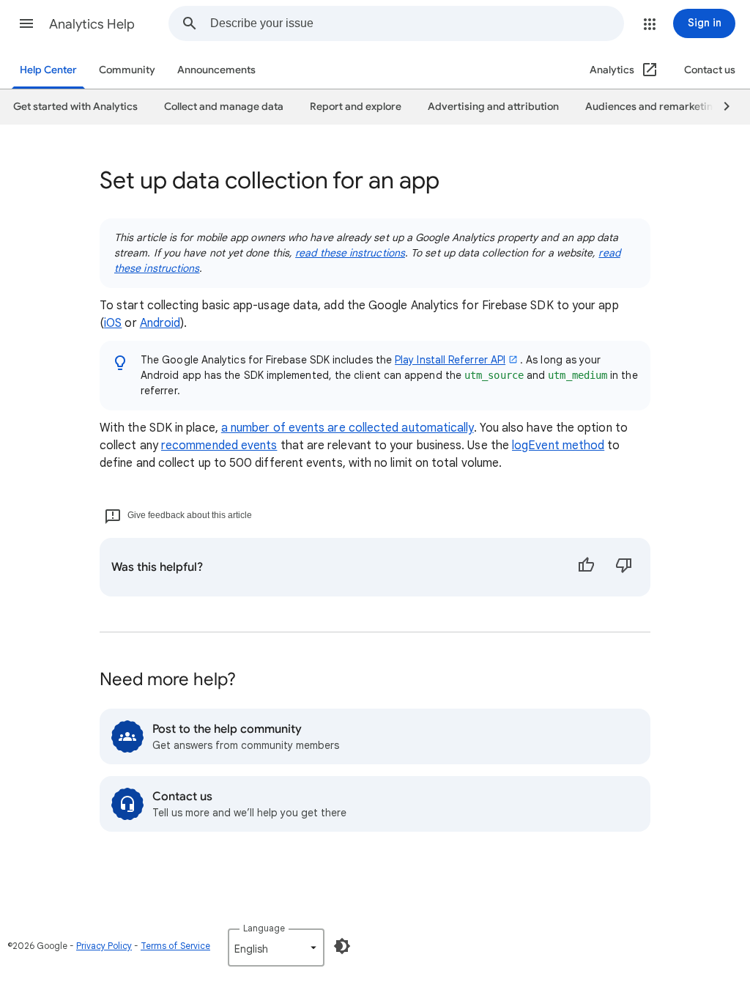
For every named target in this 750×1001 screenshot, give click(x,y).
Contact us (709, 70)
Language (264, 928)
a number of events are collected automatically (347, 428)
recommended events (219, 445)
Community (127, 70)
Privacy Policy (104, 945)
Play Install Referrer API (450, 359)
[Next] (720, 107)
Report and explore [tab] (355, 106)
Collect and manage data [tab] (223, 106)
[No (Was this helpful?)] (624, 567)
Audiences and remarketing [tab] (652, 106)
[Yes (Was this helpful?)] (586, 567)
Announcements (216, 70)
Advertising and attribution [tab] (493, 106)
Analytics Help (92, 24)
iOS (113, 323)
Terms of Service (175, 945)
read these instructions (350, 252)
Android (160, 323)
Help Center (48, 70)
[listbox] (276, 947)
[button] (26, 23)
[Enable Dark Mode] (342, 946)
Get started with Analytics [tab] (75, 106)
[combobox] (416, 23)
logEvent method (558, 445)
